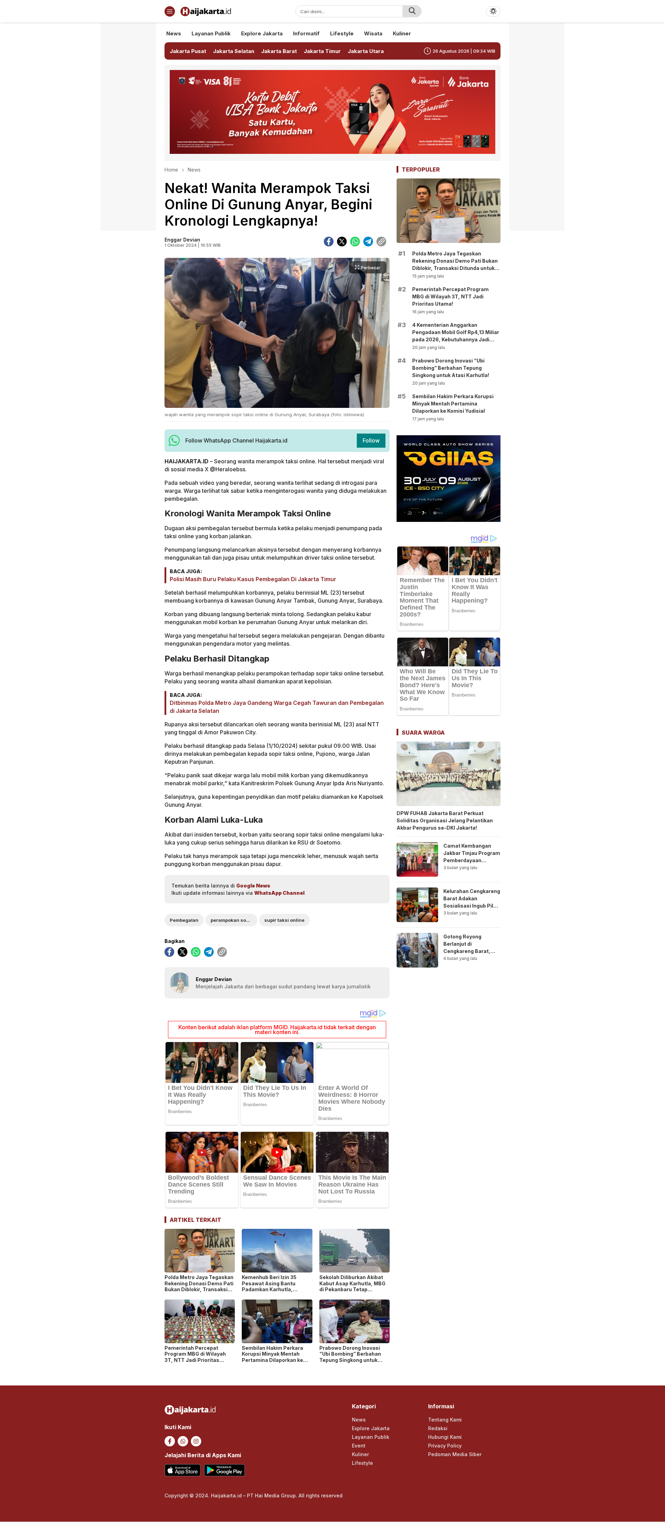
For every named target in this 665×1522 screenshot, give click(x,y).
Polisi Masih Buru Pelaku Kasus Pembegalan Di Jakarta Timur (253, 579)
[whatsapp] (355, 241)
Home (171, 170)
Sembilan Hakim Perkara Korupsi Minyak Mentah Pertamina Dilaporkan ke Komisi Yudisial (272, 1357)
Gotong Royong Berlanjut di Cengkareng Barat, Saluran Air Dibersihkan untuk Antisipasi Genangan (469, 955)
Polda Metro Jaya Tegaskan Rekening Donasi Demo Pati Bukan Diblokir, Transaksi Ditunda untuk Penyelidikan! (199, 1286)
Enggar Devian (182, 240)
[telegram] (368, 241)
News (194, 170)
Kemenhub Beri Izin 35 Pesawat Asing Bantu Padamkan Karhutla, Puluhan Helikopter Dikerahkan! (269, 1289)
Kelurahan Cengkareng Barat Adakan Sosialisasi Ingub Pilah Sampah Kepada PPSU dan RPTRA (471, 905)
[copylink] (381, 241)
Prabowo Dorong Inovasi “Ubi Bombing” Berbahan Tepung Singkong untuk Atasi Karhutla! (350, 1357)
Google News (253, 886)
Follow (371, 440)
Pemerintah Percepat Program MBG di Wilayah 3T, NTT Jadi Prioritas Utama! (195, 1357)
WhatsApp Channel (279, 893)
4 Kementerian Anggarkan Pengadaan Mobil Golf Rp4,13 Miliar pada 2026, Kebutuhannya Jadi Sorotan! (455, 336)
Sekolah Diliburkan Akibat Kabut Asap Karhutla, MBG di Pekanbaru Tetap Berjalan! (352, 1286)
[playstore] (224, 1470)
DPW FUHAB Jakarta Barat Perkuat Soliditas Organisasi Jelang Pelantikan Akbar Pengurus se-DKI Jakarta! (445, 820)
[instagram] (196, 1441)
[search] (412, 11)
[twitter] (342, 241)
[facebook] (329, 241)
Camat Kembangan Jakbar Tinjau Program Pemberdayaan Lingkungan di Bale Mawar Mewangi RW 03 (471, 864)
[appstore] (183, 1470)
